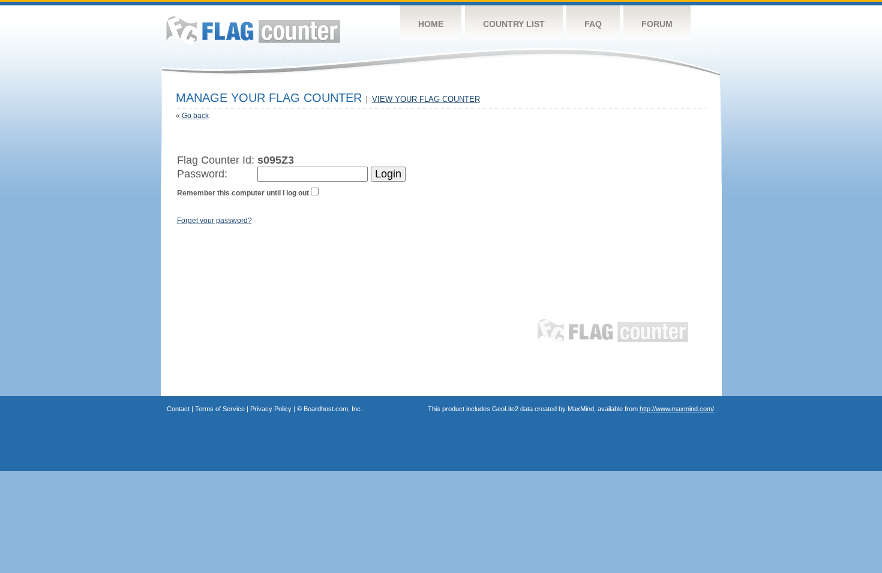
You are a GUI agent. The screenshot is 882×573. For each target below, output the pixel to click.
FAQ (593, 24)
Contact (178, 408)
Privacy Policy (271, 408)
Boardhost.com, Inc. (333, 408)
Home (430, 24)
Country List (514, 24)
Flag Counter (253, 29)
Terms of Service (220, 408)
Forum (657, 24)
